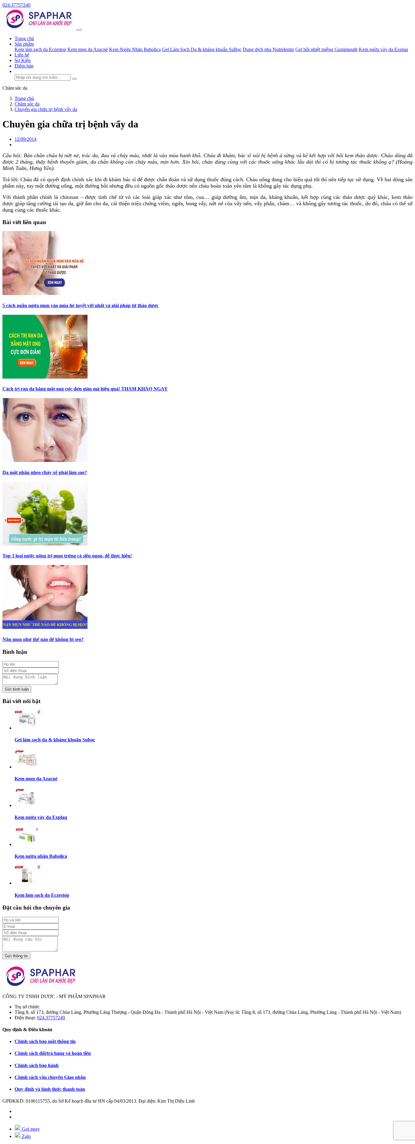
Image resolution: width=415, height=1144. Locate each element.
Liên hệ (22, 54)
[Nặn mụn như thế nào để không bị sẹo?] (44, 627)
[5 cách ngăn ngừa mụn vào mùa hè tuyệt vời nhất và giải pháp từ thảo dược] (44, 293)
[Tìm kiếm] (74, 79)
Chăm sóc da (14, 88)
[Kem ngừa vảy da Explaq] (27, 805)
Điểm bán (24, 65)
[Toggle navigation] (79, 30)
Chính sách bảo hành (37, 1065)
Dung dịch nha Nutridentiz (268, 49)
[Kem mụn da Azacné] (27, 766)
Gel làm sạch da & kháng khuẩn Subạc (55, 739)
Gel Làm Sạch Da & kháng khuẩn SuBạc (202, 49)
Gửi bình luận (17, 689)
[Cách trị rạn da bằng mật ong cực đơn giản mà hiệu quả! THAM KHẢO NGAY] (44, 377)
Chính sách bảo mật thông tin (45, 1041)
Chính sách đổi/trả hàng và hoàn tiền (53, 1053)
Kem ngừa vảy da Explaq (383, 49)
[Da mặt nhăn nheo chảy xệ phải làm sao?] (44, 460)
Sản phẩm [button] (24, 44)
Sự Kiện (23, 60)
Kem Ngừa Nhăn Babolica (135, 49)
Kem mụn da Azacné (87, 49)
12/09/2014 (25, 139)
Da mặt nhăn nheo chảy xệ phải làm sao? (44, 472)
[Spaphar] (39, 28)
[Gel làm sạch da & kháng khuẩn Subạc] (27, 727)
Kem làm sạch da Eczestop (40, 49)
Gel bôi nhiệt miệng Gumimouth (326, 49)
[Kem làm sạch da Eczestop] (27, 883)
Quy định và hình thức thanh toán (50, 1089)
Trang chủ (24, 38)
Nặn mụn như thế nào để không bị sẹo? (43, 639)
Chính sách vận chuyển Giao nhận (50, 1077)
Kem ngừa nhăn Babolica (41, 856)
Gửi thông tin (16, 956)
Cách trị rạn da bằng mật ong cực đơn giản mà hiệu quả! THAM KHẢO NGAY (85, 388)
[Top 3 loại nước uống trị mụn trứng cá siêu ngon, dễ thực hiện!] (44, 543)
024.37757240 (16, 5)
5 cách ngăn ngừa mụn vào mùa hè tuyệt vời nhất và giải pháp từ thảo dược (80, 305)
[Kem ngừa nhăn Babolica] (27, 844)
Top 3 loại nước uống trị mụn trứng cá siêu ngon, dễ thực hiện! (67, 555)
